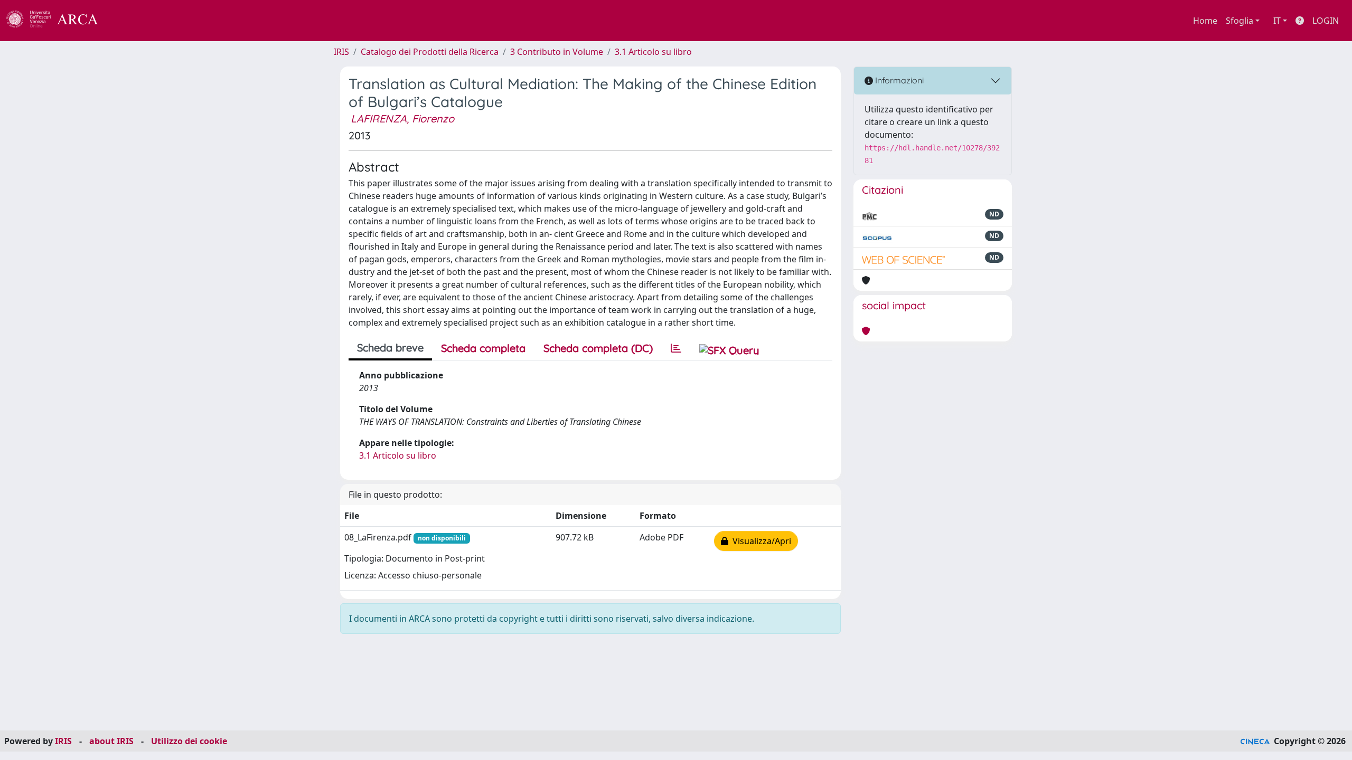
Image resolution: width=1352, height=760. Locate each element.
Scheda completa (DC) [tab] (598, 348)
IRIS (341, 52)
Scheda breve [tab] (390, 347)
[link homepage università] (126, 20)
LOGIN (1325, 20)
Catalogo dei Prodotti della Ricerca (430, 52)
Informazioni (898, 80)
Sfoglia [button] (1239, 20)
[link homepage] (58, 20)
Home (1205, 20)
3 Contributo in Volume (556, 52)
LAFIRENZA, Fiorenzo (402, 118)
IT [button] (1277, 20)
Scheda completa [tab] (483, 348)
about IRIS (111, 741)
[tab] (676, 348)
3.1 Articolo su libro (653, 52)
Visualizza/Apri (759, 541)
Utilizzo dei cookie (189, 741)
